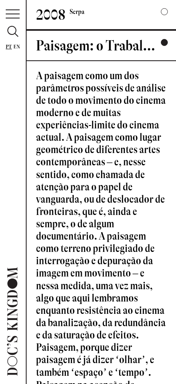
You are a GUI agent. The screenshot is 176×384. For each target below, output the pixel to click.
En (17, 46)
